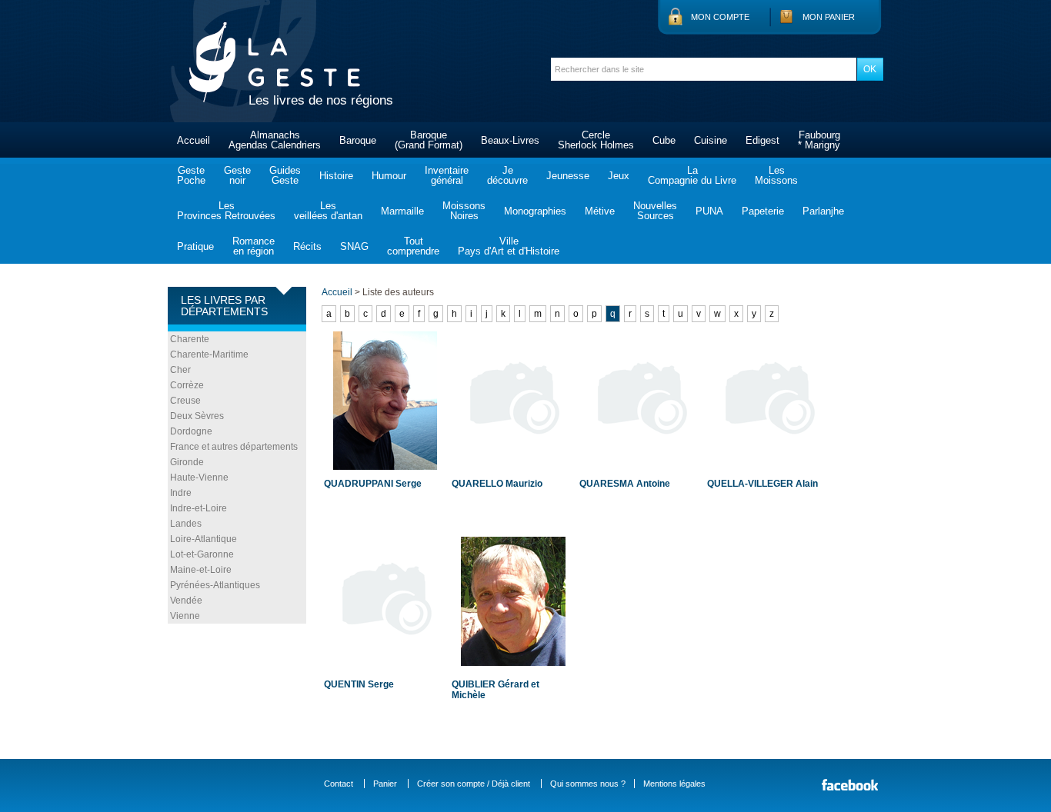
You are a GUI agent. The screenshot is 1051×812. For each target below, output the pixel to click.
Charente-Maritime (209, 354)
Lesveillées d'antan (328, 210)
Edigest (762, 140)
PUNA (709, 211)
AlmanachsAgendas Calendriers (275, 140)
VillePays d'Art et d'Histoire (508, 246)
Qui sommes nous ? (588, 783)
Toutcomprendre (413, 246)
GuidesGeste (285, 175)
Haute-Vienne (199, 477)
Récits (307, 246)
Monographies (535, 211)
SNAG (354, 246)
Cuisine (710, 140)
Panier (385, 783)
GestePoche (191, 175)
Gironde (187, 462)
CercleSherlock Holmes (596, 140)
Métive (600, 211)
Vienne (185, 616)
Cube (664, 140)
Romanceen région (253, 246)
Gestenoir (237, 175)
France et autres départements (234, 446)
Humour (389, 175)
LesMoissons (776, 175)
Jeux (618, 175)
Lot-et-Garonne (202, 554)
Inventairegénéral (447, 175)
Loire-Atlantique (203, 539)
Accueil (193, 140)
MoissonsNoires (463, 210)
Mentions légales (674, 783)
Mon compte (720, 17)
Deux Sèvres (197, 416)
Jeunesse (567, 175)
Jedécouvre (507, 175)
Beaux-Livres (510, 140)
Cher (180, 369)
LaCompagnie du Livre (692, 175)
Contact (338, 783)
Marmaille (402, 211)
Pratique (195, 246)
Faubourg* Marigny (819, 140)
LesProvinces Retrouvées (226, 210)
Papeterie (763, 211)
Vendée (186, 600)
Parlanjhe (823, 211)
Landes (186, 523)
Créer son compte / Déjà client (473, 783)
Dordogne (191, 431)
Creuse (185, 400)
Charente (189, 339)
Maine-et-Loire (201, 569)
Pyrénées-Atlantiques (215, 585)
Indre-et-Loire (198, 508)
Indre (181, 493)
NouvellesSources (655, 210)
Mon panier (828, 17)
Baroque (357, 140)
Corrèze (187, 385)
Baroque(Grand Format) (428, 140)
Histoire (336, 175)
